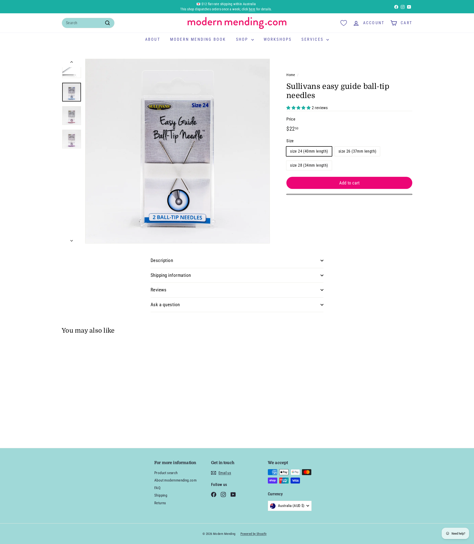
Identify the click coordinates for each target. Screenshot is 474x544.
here (252, 9)
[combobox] (88, 23)
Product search (166, 473)
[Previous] (71, 63)
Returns (160, 503)
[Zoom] (177, 151)
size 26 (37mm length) (357, 151)
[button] (299, 107)
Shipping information (171, 275)
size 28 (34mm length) (309, 165)
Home (290, 75)
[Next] (71, 239)
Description (162, 260)
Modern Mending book (198, 39)
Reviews (158, 290)
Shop (243, 39)
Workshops (278, 39)
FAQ (157, 488)
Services (313, 39)
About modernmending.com (175, 480)
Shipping (160, 495)
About (152, 39)
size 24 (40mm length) (309, 151)
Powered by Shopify (253, 534)
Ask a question (165, 304)
